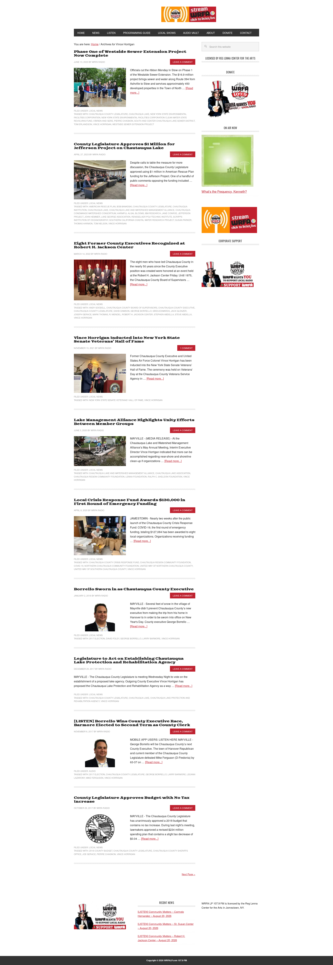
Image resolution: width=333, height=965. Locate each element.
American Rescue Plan (102, 206)
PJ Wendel (115, 314)
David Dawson (122, 310)
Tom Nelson (100, 223)
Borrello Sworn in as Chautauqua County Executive (134, 589)
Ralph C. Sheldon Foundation (165, 476)
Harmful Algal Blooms (130, 213)
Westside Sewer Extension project (133, 124)
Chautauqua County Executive (176, 307)
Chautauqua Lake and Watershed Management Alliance (141, 209)
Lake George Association (115, 216)
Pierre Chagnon (123, 120)
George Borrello (141, 310)
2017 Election (97, 638)
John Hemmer (92, 216)
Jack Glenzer (179, 310)
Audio (92, 770)
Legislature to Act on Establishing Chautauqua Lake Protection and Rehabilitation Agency (128, 661)
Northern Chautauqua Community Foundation (111, 565)
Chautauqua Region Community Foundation (99, 476)
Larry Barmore (151, 638)
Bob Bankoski (124, 206)
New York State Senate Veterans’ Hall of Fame (116, 400)
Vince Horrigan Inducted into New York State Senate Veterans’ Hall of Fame (127, 340)
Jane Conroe (169, 213)
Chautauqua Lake (139, 113)
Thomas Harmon (83, 223)
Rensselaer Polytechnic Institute (151, 216)
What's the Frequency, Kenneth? (224, 191)
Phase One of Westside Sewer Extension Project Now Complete (130, 54)
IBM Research (153, 213)
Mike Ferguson (94, 777)
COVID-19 (78, 565)
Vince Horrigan (102, 124)
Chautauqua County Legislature (108, 113)
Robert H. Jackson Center (137, 314)
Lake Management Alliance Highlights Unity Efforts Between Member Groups (134, 422)
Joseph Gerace (83, 314)
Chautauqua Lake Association (172, 473)
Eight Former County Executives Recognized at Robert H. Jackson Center (129, 245)
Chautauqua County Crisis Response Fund (114, 562)
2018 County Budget (100, 850)
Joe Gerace (89, 854)
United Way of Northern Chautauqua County (166, 565)
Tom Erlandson (83, 124)
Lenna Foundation (136, 476)
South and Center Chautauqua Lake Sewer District (164, 120)
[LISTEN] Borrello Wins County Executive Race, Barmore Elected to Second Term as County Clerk (132, 723)
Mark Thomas (100, 314)
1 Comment (186, 347)
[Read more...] (138, 185)
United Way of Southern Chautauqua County (100, 569)
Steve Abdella (183, 314)
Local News (96, 110)
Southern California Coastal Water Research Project (141, 219)
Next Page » (188, 874)
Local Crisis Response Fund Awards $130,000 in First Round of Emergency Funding (129, 502)
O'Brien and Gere (103, 120)
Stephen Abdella (164, 314)
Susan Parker (183, 219)
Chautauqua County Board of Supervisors (131, 307)
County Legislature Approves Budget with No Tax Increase (131, 800)
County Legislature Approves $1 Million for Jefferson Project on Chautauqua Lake (124, 146)
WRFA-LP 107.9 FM (110, 13)
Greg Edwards (161, 310)
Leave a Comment (183, 61)
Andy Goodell (97, 307)
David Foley (112, 638)
